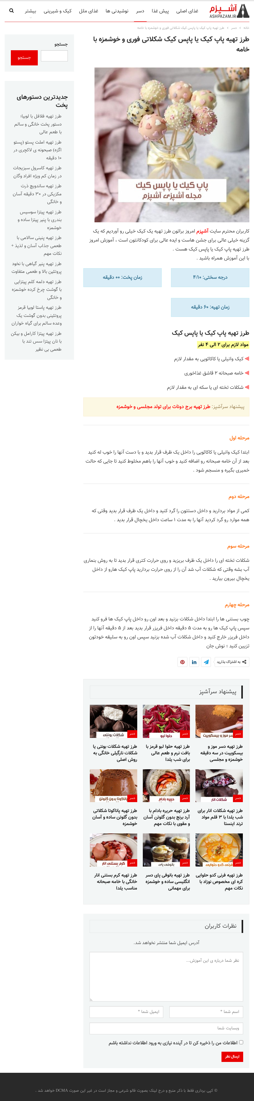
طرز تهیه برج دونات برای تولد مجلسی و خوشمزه (163, 407)
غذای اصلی (187, 11)
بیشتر (30, 11)
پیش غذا (160, 11)
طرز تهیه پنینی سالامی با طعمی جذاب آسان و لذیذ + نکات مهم (36, 245)
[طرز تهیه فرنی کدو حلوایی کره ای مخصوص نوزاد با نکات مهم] (219, 850)
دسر (140, 11)
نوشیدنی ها (117, 11)
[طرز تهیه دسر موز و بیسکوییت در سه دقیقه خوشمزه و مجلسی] (219, 721)
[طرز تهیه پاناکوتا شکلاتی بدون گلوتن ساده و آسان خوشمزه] (113, 785)
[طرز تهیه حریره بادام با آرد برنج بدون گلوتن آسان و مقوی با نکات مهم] (166, 785)
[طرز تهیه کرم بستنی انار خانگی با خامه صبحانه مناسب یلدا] (113, 850)
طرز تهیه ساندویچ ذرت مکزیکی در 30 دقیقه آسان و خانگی (37, 194)
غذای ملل (88, 11)
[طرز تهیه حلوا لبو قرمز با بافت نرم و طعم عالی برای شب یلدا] (166, 721)
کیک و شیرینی (58, 11)
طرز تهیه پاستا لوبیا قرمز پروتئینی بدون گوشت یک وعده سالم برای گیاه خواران (36, 315)
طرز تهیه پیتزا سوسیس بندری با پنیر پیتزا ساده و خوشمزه (40, 220)
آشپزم (202, 231)
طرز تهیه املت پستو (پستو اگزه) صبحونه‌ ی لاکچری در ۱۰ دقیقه (37, 150)
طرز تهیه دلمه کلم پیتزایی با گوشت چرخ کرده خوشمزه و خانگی (37, 289)
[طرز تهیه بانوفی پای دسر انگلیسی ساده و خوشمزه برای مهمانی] (166, 850)
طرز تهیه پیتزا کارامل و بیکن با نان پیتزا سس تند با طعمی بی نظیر (36, 341)
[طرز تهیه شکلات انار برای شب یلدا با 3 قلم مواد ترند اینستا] (219, 785)
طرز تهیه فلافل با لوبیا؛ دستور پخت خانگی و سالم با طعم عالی (38, 124)
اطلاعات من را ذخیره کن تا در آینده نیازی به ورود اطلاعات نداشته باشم (173, 1043)
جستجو (61, 44)
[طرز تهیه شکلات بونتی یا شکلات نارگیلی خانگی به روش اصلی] (113, 721)
